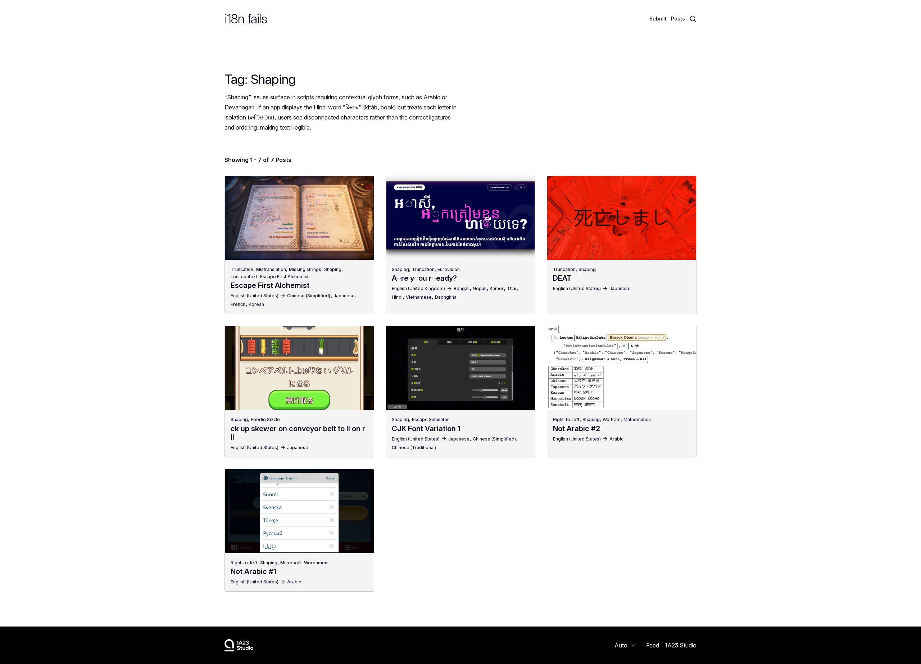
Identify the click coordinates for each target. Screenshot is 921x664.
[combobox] (625, 645)
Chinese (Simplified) (308, 295)
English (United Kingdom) (418, 288)
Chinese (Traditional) (414, 447)
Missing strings (305, 269)
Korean (256, 304)
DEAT (562, 278)
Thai (511, 288)
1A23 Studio (681, 645)
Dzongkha (446, 297)
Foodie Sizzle (265, 419)
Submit (658, 18)
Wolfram (612, 419)
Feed (652, 645)
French (238, 304)
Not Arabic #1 (253, 571)
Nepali (479, 288)
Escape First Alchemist (284, 276)
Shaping (332, 269)
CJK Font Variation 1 (426, 428)
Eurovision (448, 269)
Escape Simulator (430, 419)
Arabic (616, 439)
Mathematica (637, 419)
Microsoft (290, 562)
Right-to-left (566, 419)
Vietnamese (419, 297)
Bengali (461, 288)
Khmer (497, 288)
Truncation (242, 269)
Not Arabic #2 (576, 428)
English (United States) (254, 295)
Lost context (244, 276)
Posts (678, 18)
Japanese (344, 295)
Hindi (397, 297)
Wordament (316, 562)
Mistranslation (271, 269)
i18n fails (245, 19)
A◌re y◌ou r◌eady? (424, 278)
